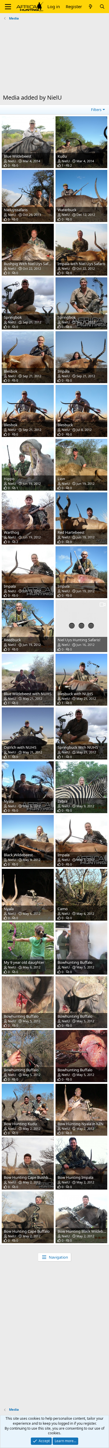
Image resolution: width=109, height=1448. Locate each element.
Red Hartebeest (71, 532)
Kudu (62, 156)
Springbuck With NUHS (78, 747)
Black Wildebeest (18, 854)
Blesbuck (65, 424)
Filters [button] (96, 109)
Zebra (62, 801)
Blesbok (10, 371)
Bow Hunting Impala (75, 1177)
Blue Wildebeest (17, 156)
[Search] (102, 6)
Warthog (11, 532)
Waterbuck (67, 209)
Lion (61, 478)
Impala (63, 371)
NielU (12, 161)
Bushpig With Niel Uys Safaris (29, 263)
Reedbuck (12, 639)
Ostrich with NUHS (20, 747)
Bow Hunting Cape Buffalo (27, 1231)
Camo (63, 908)
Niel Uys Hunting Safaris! (79, 639)
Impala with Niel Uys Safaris (81, 263)
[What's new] (90, 6)
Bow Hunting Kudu (20, 1123)
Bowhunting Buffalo (75, 962)
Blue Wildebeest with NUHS (27, 693)
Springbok (13, 317)
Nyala (9, 801)
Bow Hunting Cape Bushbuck (29, 1177)
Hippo (9, 478)
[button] (8, 7)
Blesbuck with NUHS (75, 693)
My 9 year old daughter (24, 962)
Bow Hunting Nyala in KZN (80, 1123)
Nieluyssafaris (16, 209)
